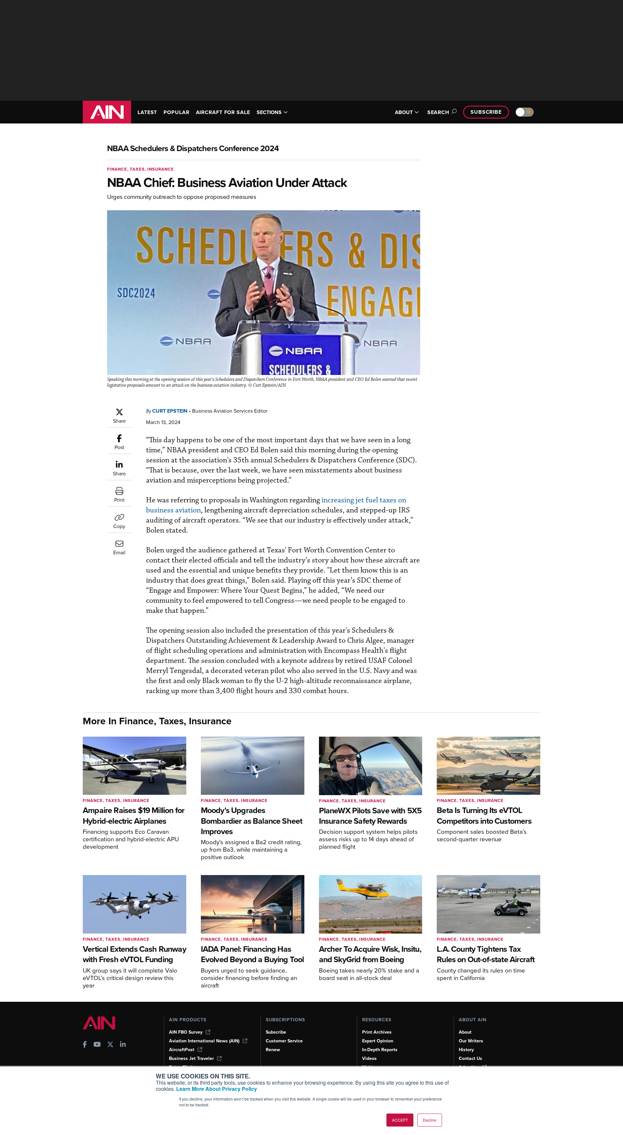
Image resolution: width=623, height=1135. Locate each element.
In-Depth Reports (379, 1049)
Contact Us (470, 1058)
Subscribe (486, 112)
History (466, 1049)
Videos (369, 1058)
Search (438, 112)
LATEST (147, 112)
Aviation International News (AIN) (204, 1041)
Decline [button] (429, 1120)
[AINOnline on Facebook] (85, 1045)
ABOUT (404, 112)
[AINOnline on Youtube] (97, 1045)
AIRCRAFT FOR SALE (223, 112)
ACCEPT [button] (400, 1120)
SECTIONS (269, 112)
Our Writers (471, 1041)
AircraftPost (181, 1049)
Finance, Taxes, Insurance (140, 169)
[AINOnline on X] (110, 1045)
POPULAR (176, 112)
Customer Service (284, 1041)
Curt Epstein (170, 411)
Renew (273, 1049)
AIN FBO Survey (185, 1032)
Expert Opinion (377, 1041)
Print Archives (377, 1032)
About (465, 1032)
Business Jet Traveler (191, 1058)
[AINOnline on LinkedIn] (123, 1045)
